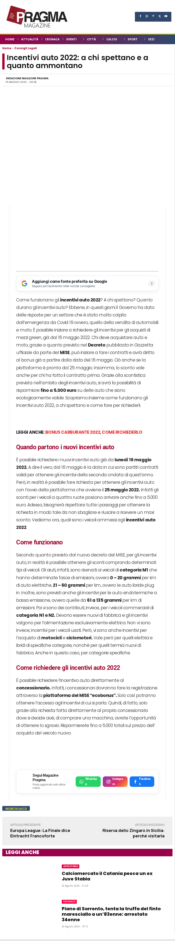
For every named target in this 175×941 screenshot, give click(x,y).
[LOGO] (37, 16)
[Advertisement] (87, 237)
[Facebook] (140, 16)
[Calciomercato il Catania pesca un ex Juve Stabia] (27, 875)
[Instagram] (147, 16)
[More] (164, 79)
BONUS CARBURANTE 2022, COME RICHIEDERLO (93, 432)
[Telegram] (143, 79)
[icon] (167, 40)
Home (6, 48)
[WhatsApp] (122, 79)
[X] (159, 16)
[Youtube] (166, 16)
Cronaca (69, 901)
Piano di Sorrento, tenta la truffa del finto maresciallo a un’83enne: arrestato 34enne (111, 914)
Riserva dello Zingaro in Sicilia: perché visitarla (134, 833)
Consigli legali (25, 48)
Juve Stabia (70, 866)
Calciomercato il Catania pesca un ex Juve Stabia (107, 876)
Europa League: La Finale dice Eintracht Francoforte (40, 833)
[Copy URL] (153, 79)
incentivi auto (16, 808)
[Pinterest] (153, 16)
